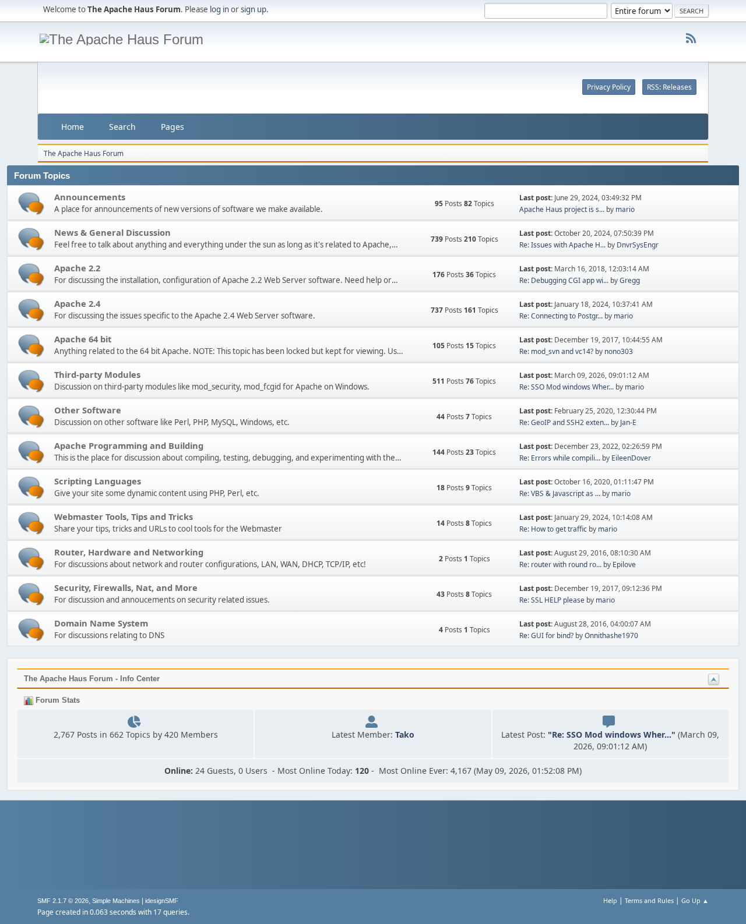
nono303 (618, 351)
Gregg (630, 280)
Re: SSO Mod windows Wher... (566, 387)
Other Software (87, 410)
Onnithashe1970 (611, 635)
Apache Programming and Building (128, 445)
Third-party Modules (97, 374)
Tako (404, 734)
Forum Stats (56, 700)
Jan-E (628, 422)
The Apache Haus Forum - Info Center (92, 678)
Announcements (89, 197)
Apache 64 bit (82, 339)
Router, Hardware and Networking (128, 552)
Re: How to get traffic (553, 529)
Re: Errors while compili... (559, 458)
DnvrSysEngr (638, 245)
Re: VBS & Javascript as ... (559, 493)
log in (219, 9)
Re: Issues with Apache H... (562, 245)
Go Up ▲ (695, 900)
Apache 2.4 (77, 303)
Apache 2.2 (77, 268)
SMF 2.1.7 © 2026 (63, 900)
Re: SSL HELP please (552, 600)
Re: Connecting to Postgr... (561, 316)
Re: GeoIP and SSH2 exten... (564, 422)
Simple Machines (116, 900)
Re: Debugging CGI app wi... (563, 280)
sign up (253, 9)
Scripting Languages (97, 481)
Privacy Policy (609, 87)
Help (610, 900)
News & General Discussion (112, 232)
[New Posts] (31, 203)
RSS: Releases (669, 87)
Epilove (624, 564)
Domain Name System (101, 623)
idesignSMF (161, 900)
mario (625, 209)
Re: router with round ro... (560, 564)
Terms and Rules (649, 900)
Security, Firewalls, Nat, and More (126, 587)
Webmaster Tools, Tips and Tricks (123, 516)
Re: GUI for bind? (546, 635)
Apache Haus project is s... (561, 209)
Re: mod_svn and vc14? (556, 351)
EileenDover (631, 458)
